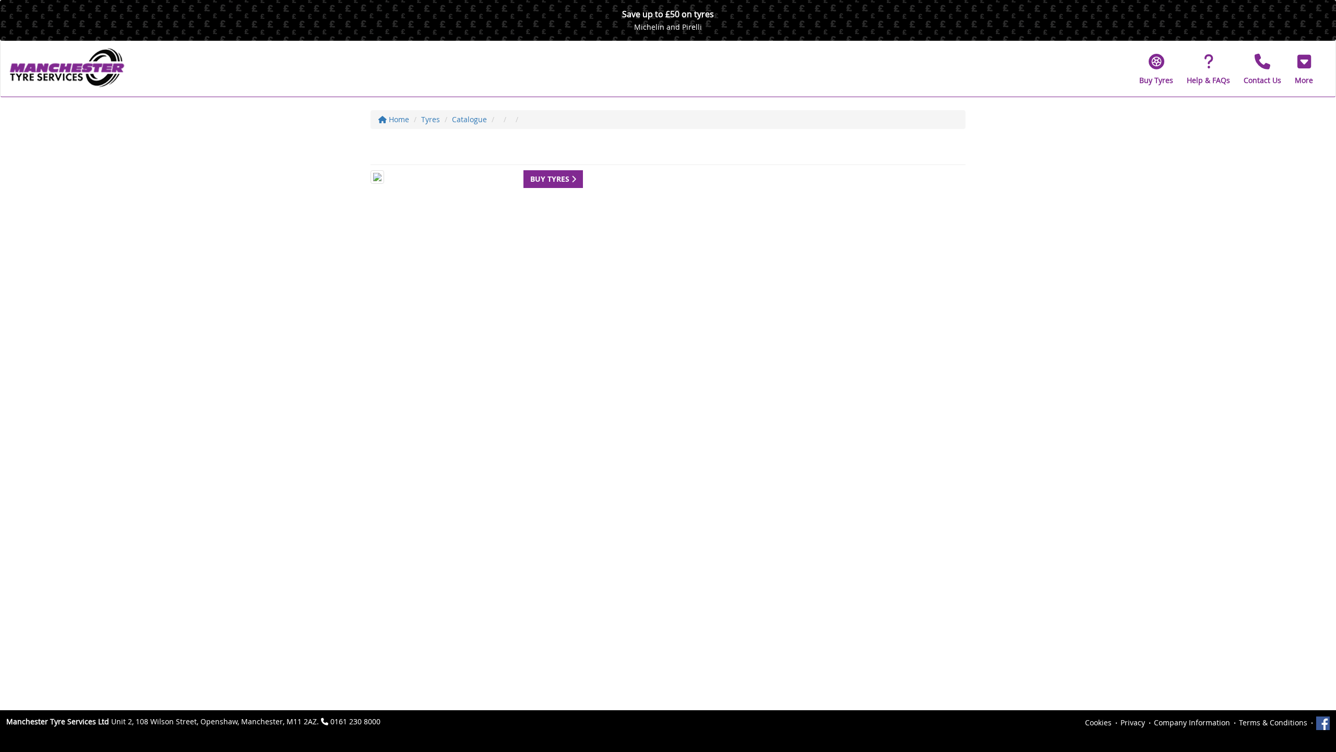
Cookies (1098, 722)
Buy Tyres (550, 179)
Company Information (1192, 722)
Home (398, 119)
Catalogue (469, 119)
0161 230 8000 (355, 721)
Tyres (430, 119)
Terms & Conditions (1273, 722)
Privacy (1132, 722)
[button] (1304, 69)
